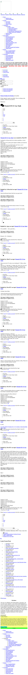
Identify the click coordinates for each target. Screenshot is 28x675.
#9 (8, 430)
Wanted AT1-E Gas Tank (7, 138)
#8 (8, 403)
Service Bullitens (9, 39)
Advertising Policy (12, 29)
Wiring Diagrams (9, 43)
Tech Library (5, 35)
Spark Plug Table (9, 41)
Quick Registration (9, 19)
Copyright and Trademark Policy (15, 31)
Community (5, 25)
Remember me (5, 85)
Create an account (6, 91)
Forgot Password (9, 56)
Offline (4, 127)
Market (4, 49)
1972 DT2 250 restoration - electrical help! (14, 558)
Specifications (8, 40)
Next (4, 114)
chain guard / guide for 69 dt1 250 (13, 555)
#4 (8, 270)
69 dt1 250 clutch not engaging (12, 548)
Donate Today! (9, 33)
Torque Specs (8, 48)
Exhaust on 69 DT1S (10, 565)
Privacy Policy (11, 27)
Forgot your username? (8, 89)
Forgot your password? (8, 88)
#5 (8, 311)
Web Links (8, 46)
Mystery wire (8, 594)
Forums (4, 20)
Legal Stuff (8, 26)
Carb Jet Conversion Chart (11, 42)
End (4, 115)
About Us (8, 34)
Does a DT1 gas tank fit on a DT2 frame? (14, 579)
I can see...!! (8, 572)
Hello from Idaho (9, 591)
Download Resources (10, 36)
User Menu (5, 54)
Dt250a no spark (9, 583)
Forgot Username (9, 57)
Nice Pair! (8, 544)
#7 (8, 369)
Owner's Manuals (9, 38)
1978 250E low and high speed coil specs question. (16, 576)
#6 (8, 339)
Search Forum (9, 24)
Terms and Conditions (12, 28)
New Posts (8, 22)
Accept (14, 628)
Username (3, 80)
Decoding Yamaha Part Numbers (12, 47)
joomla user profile (9, 60)
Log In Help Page (9, 55)
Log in (2, 86)
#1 (8, 172)
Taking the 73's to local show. (12, 551)
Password (2, 82)
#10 (8, 510)
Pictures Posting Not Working (7, 95)
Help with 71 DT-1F (10, 569)
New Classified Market (10, 50)
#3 (8, 240)
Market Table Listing (10, 51)
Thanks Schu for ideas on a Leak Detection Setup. (16, 562)
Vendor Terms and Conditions (14, 32)
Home (4, 17)
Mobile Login (8, 18)
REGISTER (8, 58)
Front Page (8, 21)
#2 (8, 206)
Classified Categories (10, 53)
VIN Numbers (9, 44)
